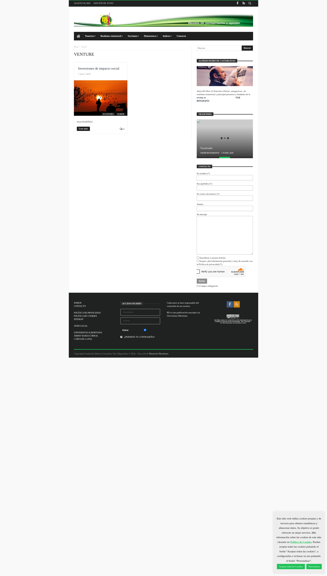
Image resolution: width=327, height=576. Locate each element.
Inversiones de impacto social (98, 68)
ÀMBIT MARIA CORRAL (86, 335)
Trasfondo (206, 148)
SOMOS (77, 303)
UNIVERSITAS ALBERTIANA (88, 332)
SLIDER (120, 114)
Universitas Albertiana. (177, 316)
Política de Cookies (301, 542)
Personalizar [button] (314, 566)
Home (76, 47)
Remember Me (153, 330)
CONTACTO (80, 306)
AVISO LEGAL (81, 326)
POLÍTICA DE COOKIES (85, 316)
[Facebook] (237, 3)
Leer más (83, 128)
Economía (108, 114)
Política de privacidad (209, 264)
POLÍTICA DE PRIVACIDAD (87, 312)
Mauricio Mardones (158, 353)
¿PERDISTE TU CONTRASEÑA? (139, 337)
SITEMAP (78, 319)
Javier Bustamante (210, 153)
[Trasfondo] (225, 138)
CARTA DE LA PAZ (83, 339)
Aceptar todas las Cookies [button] (291, 566)
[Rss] (243, 3)
